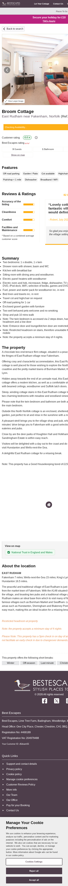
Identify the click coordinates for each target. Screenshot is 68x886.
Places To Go (61, 11)
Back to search (15, 28)
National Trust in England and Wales (32, 552)
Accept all (34, 880)
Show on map (18, 155)
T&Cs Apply (49, 21)
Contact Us (58, 4)
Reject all (34, 871)
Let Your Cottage (41, 4)
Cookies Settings (33, 862)
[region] (34, 851)
